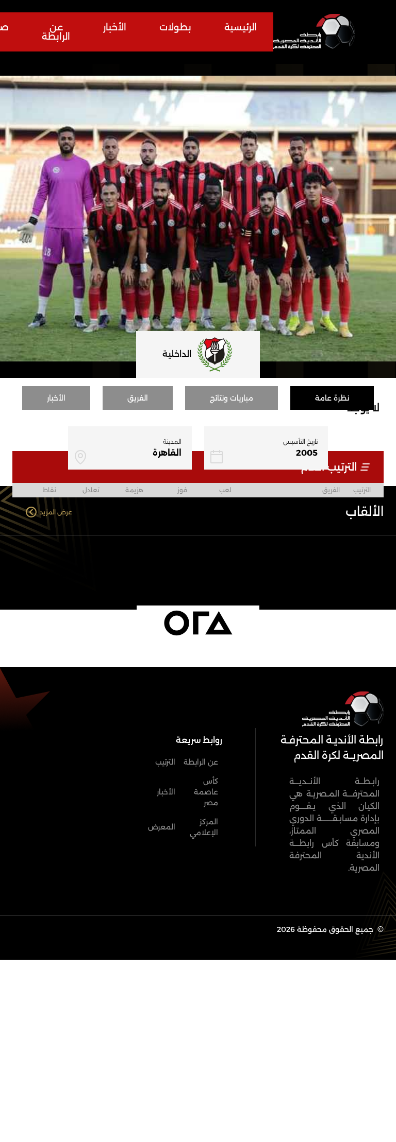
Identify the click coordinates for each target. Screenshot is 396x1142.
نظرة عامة (332, 398)
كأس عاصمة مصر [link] (206, 791)
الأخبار (114, 27)
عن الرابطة (56, 32)
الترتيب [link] (165, 762)
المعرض (161, 827)
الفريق (137, 398)
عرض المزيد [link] (56, 512)
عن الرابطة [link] (201, 762)
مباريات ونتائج (231, 398)
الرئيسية (240, 27)
